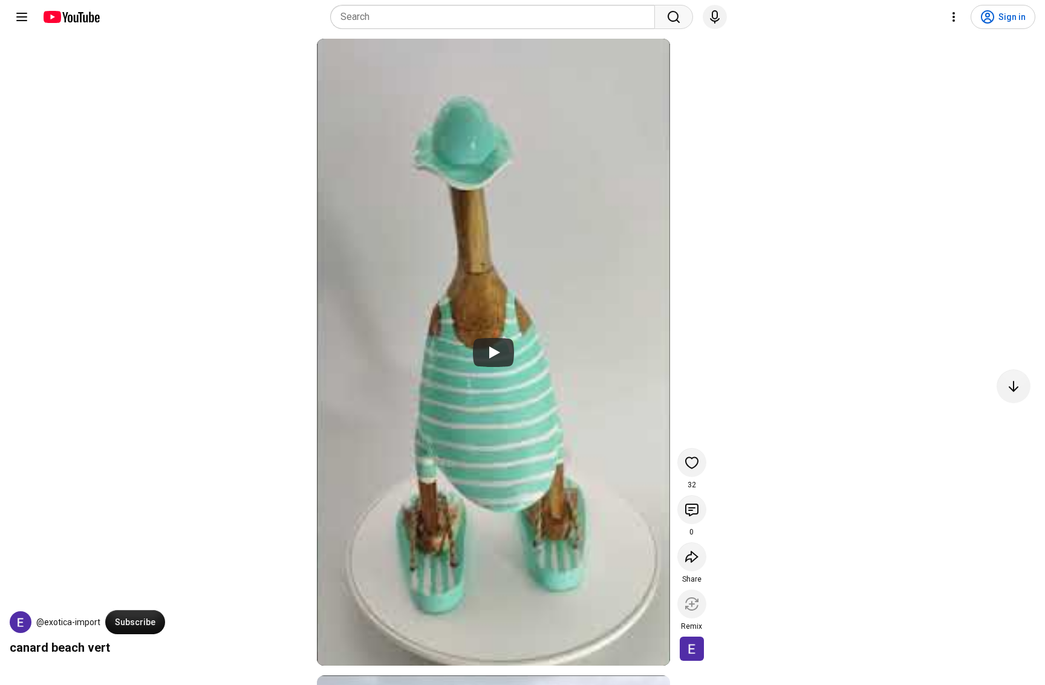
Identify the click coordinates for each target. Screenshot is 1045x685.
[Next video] (1013, 386)
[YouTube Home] (71, 17)
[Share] (691, 556)
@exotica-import (68, 622)
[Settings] (953, 17)
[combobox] (496, 17)
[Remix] (691, 603)
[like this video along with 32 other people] (691, 462)
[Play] (493, 352)
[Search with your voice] (715, 17)
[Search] (673, 17)
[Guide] (22, 17)
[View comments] (691, 509)
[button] (20, 622)
